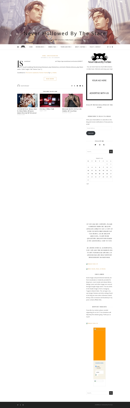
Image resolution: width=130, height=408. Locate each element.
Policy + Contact (95, 47)
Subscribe (91, 133)
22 (107, 173)
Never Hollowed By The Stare (65, 33)
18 (92, 173)
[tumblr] (110, 47)
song (44, 55)
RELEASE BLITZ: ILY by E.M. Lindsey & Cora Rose (72, 110)
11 (92, 170)
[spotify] (112, 47)
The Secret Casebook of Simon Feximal (37, 72)
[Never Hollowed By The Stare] (23, 47)
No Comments (56, 57)
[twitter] (108, 47)
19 (95, 173)
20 (99, 173)
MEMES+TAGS (52, 47)
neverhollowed (25, 86)
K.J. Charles (53, 72)
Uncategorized (52, 55)
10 (88, 170)
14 (103, 170)
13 (99, 170)
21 (103, 173)
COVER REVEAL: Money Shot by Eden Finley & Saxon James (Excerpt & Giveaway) (27, 111)
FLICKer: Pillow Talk (47, 109)
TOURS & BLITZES (66, 47)
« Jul (87, 184)
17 (88, 173)
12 (95, 170)
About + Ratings (80, 47)
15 (107, 170)
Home (31, 47)
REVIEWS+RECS (40, 47)
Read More (50, 79)
